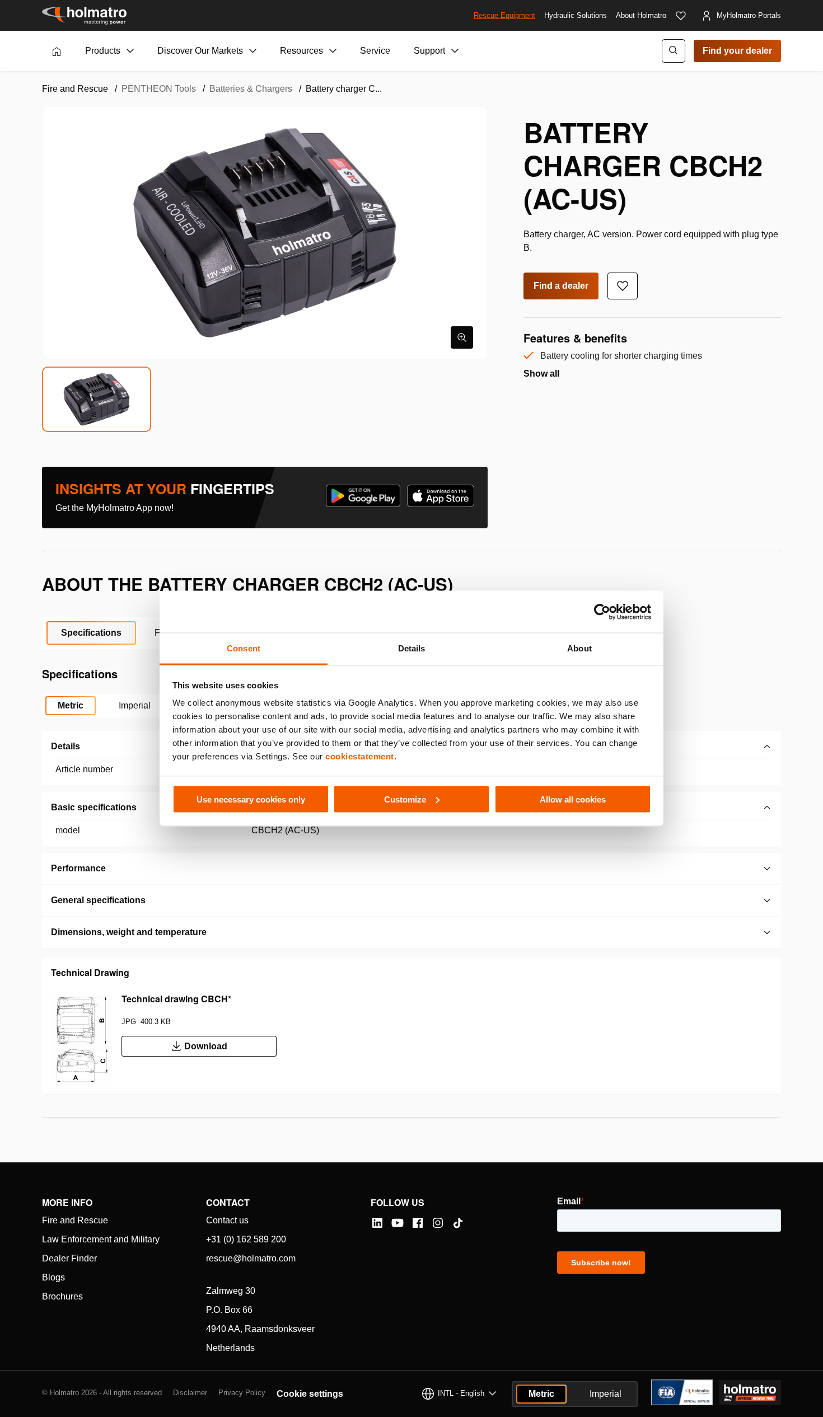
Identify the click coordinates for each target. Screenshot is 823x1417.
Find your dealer (737, 50)
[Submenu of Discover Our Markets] (253, 51)
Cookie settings (310, 1394)
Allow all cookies (573, 799)
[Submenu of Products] (130, 51)
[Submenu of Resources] (333, 51)
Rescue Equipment (504, 15)
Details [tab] (411, 648)
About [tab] (579, 648)
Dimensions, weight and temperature (129, 932)
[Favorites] (680, 15)
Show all (541, 373)
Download (205, 1046)
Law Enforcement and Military (101, 1239)
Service (375, 50)
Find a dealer (561, 285)
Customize (405, 799)
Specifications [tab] (91, 632)
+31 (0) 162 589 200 (246, 1239)
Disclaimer (190, 1392)
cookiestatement (359, 756)
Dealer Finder (69, 1258)
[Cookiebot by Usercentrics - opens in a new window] (602, 611)
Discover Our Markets (200, 50)
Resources (301, 50)
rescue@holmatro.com (251, 1258)
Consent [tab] (243, 648)
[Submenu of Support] (455, 51)
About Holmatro (641, 15)
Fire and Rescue (75, 1220)
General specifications (98, 900)
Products (102, 50)
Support (429, 50)
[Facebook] (417, 1223)
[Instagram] (438, 1223)
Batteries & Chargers (250, 88)
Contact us (227, 1220)
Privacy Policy (241, 1392)
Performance (78, 868)
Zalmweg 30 (230, 1291)
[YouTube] (397, 1223)
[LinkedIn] (377, 1223)
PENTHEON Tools (158, 88)
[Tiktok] (458, 1223)
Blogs (53, 1277)
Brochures (62, 1296)
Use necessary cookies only (251, 799)
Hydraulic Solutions (575, 15)
